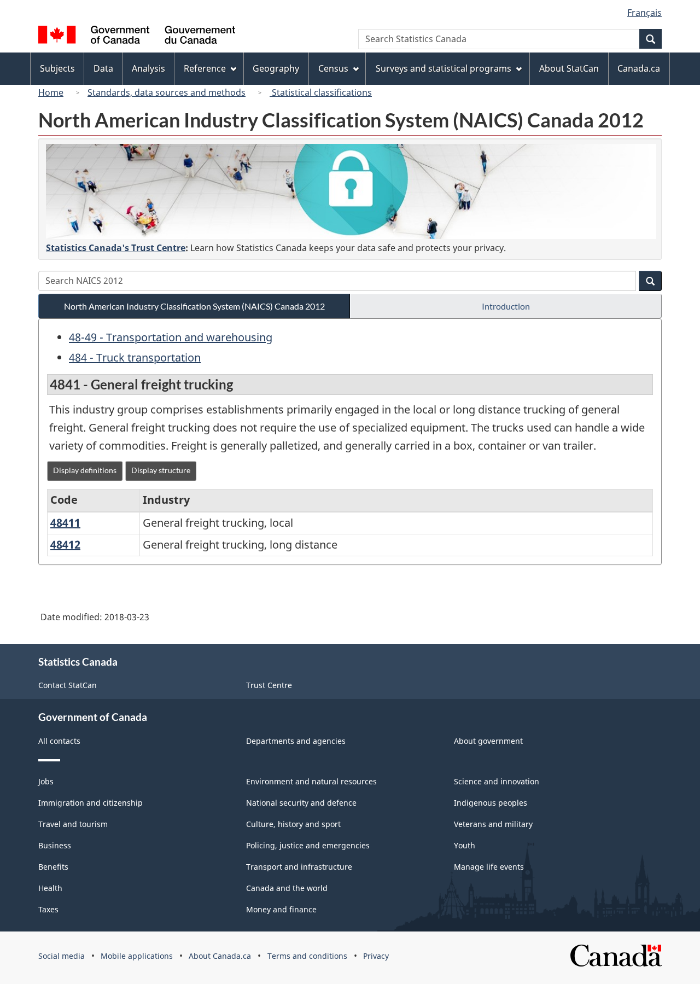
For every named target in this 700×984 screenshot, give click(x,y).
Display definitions (84, 470)
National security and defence (301, 802)
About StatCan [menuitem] (569, 68)
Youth (464, 845)
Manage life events (489, 866)
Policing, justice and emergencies (308, 845)
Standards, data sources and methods (167, 92)
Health (50, 888)
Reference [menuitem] (205, 68)
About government (488, 741)
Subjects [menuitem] (57, 68)
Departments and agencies (296, 741)
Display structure (160, 470)
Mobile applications (137, 956)
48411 (65, 522)
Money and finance (281, 909)
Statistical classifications (321, 92)
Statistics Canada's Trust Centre (115, 248)
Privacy (376, 956)
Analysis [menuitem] (148, 68)
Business (54, 845)
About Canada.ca (220, 956)
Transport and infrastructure (299, 866)
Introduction (506, 306)
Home (50, 92)
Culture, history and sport (293, 824)
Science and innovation (496, 781)
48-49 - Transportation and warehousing (170, 337)
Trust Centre (269, 685)
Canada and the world (287, 888)
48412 (65, 544)
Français (644, 13)
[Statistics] (351, 191)
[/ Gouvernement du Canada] (136, 36)
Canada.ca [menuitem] (638, 68)
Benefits (53, 866)
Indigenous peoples (490, 802)
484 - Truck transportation (135, 357)
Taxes (48, 909)
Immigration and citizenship (90, 802)
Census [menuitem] (333, 68)
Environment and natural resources (311, 781)
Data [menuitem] (103, 68)
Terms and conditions (307, 956)
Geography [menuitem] (276, 68)
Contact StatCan (67, 685)
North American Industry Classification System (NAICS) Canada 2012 (194, 306)
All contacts (59, 741)
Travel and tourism (73, 824)
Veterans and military (493, 824)
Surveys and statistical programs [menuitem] (443, 68)
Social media (61, 956)
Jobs (46, 781)
